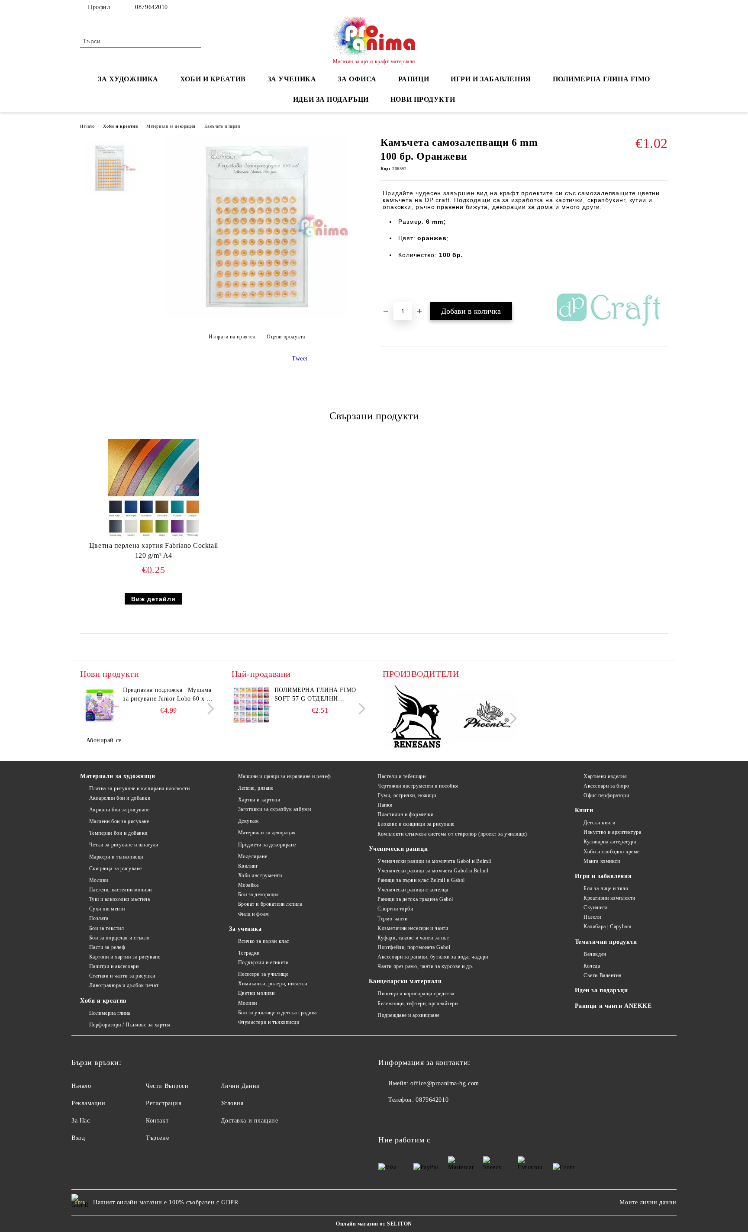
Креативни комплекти (609, 898)
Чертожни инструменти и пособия (417, 786)
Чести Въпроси (167, 1086)
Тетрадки (249, 953)
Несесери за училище (263, 974)
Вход (78, 1138)
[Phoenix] (484, 718)
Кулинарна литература (610, 842)
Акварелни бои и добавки (119, 798)
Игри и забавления (603, 876)
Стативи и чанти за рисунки (122, 976)
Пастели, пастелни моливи (120, 890)
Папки (385, 805)
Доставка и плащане (249, 1120)
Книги (584, 810)
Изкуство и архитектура (612, 832)
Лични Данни (240, 1086)
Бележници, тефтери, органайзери (417, 1003)
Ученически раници (398, 849)
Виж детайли (153, 598)
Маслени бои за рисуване (119, 821)
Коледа (592, 966)
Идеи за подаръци (331, 99)
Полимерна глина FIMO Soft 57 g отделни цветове (315, 695)
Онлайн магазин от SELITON (374, 1224)
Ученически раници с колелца (412, 890)
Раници (413, 79)
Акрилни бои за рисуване (119, 810)
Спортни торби (395, 909)
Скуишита (595, 907)
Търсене (157, 1138)
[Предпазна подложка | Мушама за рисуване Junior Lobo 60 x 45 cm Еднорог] (99, 705)
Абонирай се (104, 740)
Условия (232, 1103)
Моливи (98, 880)
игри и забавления (491, 79)
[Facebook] (663, 7)
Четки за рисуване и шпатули (123, 845)
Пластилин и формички (405, 814)
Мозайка (248, 885)
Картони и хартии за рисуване (124, 957)
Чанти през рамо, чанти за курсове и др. (425, 966)
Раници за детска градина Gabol (415, 899)
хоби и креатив (213, 79)
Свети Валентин (603, 975)
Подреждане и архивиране (408, 1015)
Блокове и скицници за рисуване (416, 824)
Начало (87, 126)
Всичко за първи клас (263, 941)
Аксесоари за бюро (606, 786)
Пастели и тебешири (401, 776)
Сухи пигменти (107, 909)
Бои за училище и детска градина (277, 1013)
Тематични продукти (606, 942)
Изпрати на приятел (232, 337)
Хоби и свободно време (612, 852)
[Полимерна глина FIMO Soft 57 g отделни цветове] (251, 705)
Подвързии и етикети (263, 962)
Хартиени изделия (605, 776)
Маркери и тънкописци (116, 857)
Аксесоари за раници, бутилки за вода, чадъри (432, 957)
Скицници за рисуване (115, 868)
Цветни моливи (256, 993)
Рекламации (88, 1103)
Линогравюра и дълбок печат (123, 985)
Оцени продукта (286, 337)
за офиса (357, 79)
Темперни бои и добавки (118, 833)
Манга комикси (602, 861)
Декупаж (248, 821)
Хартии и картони (259, 800)
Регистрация (163, 1103)
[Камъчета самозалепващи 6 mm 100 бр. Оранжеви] (257, 315)
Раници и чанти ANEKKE (613, 1006)
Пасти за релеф (107, 947)
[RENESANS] (416, 717)
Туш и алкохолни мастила (119, 899)
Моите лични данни (648, 1202)
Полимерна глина (109, 1013)
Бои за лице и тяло (606, 888)
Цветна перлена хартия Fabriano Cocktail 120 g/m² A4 (153, 550)
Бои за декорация (258, 894)
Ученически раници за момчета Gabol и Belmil (432, 871)
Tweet (300, 358)
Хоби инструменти (260, 875)
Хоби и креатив (120, 126)
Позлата (98, 918)
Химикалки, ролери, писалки (272, 984)
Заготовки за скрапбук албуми (274, 809)
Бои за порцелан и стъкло (119, 938)
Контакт (157, 1120)
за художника (128, 79)
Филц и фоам (253, 914)
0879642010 (151, 7)
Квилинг (248, 866)
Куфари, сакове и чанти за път (413, 938)
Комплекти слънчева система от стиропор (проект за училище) (452, 834)
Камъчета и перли (222, 126)
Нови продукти (422, 99)
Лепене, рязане (255, 788)
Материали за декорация (170, 126)
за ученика (292, 79)
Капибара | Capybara (608, 926)
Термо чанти (392, 919)
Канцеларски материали (405, 981)
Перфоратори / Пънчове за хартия (130, 1025)
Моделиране (252, 856)
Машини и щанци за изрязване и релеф (284, 776)
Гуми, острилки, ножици (406, 795)
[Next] (208, 708)
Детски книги (600, 823)
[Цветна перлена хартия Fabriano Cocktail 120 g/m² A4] (153, 489)
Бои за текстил (106, 928)
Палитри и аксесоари (114, 966)
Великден (595, 954)
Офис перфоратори (606, 795)
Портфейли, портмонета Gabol (413, 947)
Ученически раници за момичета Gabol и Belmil (434, 861)
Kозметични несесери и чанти (412, 928)
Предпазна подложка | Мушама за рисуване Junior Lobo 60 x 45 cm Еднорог (168, 695)
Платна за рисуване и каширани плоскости (139, 788)
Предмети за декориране (267, 845)
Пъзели (592, 917)
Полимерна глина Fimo (601, 79)
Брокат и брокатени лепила (270, 904)
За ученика (245, 929)
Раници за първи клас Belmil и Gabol (421, 880)
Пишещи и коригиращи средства (416, 994)
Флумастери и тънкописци (268, 1022)
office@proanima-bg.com (444, 1083)
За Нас (80, 1120)
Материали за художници (117, 776)
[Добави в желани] (397, 287)
